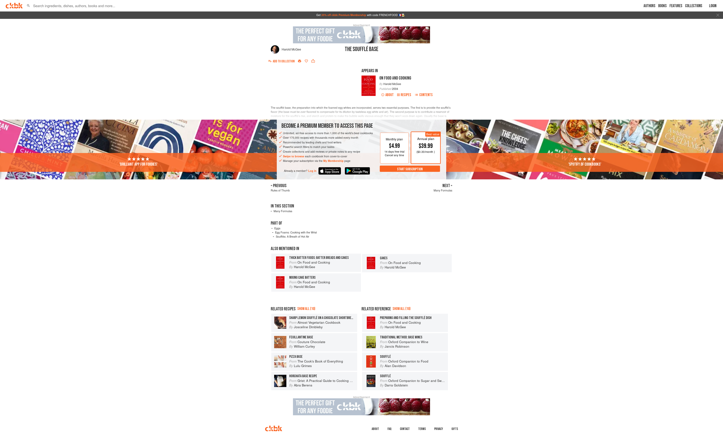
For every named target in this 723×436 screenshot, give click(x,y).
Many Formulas (283, 211)
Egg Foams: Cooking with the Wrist (296, 232)
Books (662, 5)
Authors (649, 5)
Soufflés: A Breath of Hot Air (292, 236)
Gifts (454, 429)
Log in (312, 171)
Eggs (277, 228)
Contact (405, 429)
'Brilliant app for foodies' (138, 164)
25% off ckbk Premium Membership (343, 15)
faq (389, 429)
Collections (693, 5)
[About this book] (369, 77)
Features (676, 5)
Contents (426, 95)
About (389, 95)
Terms (422, 429)
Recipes (406, 95)
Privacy (438, 429)
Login (712, 5)
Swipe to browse (293, 156)
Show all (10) (306, 308)
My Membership (333, 161)
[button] (28, 6)
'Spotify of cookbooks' (584, 164)
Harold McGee (291, 49)
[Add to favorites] (306, 61)
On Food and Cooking (395, 78)
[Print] (299, 61)
